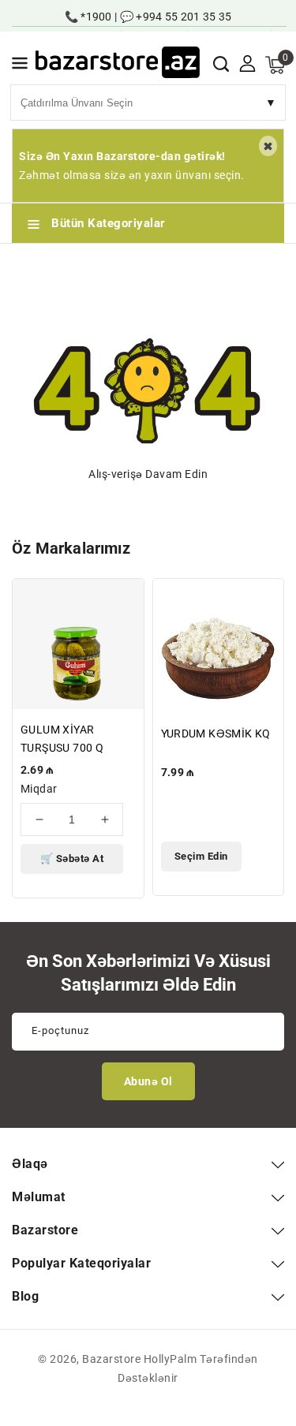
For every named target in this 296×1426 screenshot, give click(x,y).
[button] (20, 66)
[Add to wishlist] (123, 600)
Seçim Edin (201, 856)
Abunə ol (148, 1081)
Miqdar (39, 788)
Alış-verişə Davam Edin (148, 474)
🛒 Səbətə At (72, 858)
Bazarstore (111, 1359)
